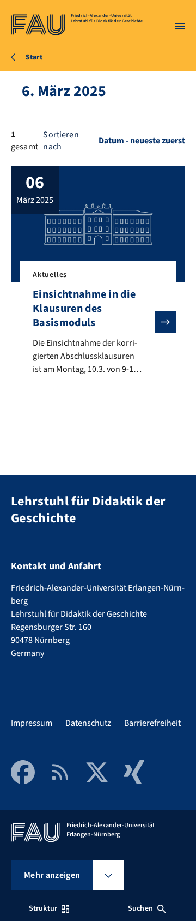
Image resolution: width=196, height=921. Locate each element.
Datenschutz (88, 723)
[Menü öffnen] (180, 26)
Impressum (31, 723)
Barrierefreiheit (152, 723)
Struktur (43, 908)
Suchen (140, 908)
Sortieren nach (60, 141)
